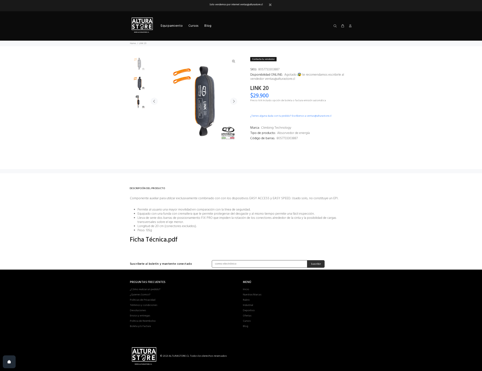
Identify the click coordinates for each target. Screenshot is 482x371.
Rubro (246, 300)
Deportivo (249, 310)
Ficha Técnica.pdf (154, 240)
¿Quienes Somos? (140, 295)
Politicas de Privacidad (142, 300)
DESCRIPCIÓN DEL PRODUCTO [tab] (147, 188)
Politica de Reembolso (143, 321)
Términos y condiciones (143, 305)
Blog (245, 326)
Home (133, 43)
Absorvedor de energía (293, 133)
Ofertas (247, 316)
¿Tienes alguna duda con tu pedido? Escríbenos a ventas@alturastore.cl (290, 116)
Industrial (248, 305)
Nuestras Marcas (252, 295)
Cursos (247, 321)
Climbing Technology (276, 128)
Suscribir (316, 264)
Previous (154, 101)
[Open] (9, 361)
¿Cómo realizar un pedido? (145, 289)
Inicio (246, 289)
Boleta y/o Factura (140, 326)
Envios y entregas (140, 316)
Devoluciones (138, 310)
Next (233, 101)
